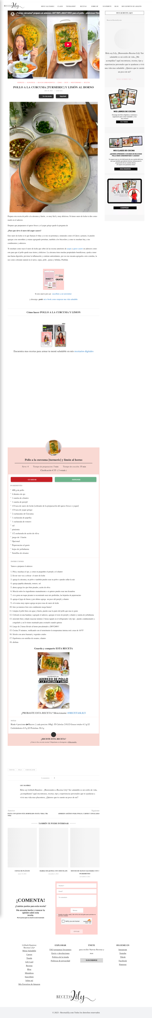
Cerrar (92, 509)
